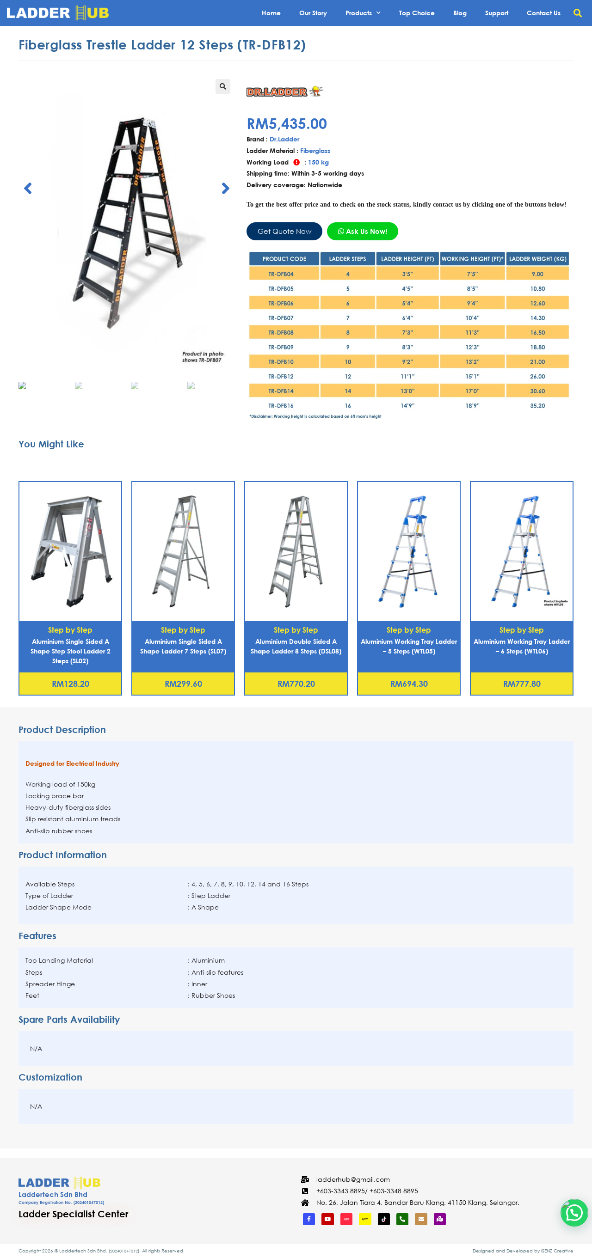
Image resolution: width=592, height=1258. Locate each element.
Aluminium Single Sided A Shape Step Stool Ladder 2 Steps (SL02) (71, 651)
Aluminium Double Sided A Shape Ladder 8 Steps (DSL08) (296, 646)
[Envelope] (421, 1219)
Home (271, 13)
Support (496, 13)
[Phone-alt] (402, 1219)
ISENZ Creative (557, 1250)
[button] (577, 13)
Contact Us (544, 13)
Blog (460, 13)
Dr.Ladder (284, 139)
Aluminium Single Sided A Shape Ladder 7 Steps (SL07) (183, 646)
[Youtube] (327, 1219)
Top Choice (417, 13)
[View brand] (287, 90)
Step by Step (70, 629)
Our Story (313, 13)
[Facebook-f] (309, 1219)
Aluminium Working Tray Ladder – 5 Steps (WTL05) (409, 646)
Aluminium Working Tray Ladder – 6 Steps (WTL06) (522, 646)
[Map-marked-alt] (440, 1219)
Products (358, 13)
